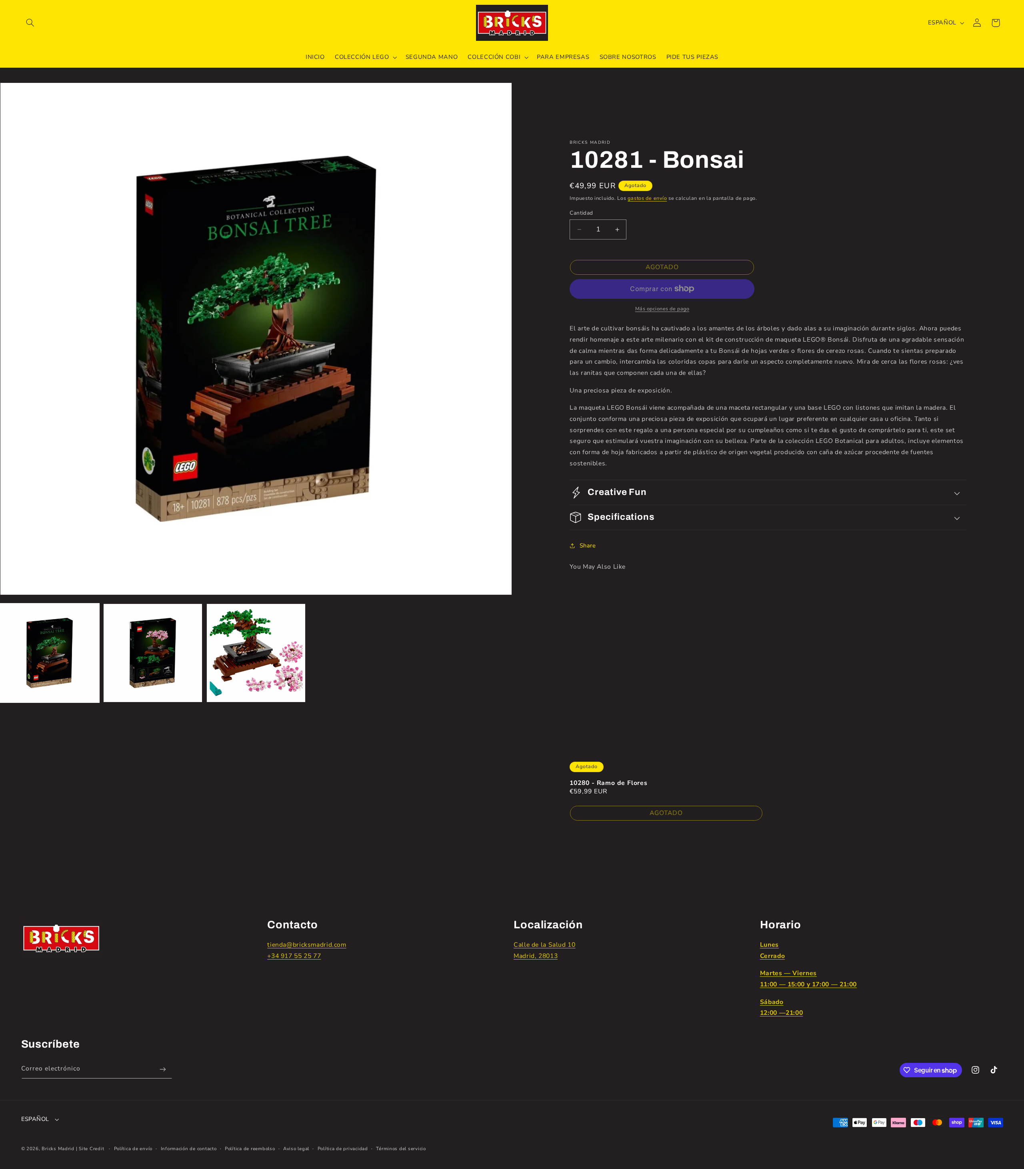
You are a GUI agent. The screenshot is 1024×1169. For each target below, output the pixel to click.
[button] (30, 23)
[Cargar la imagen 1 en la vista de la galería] (49, 653)
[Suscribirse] (162, 1069)
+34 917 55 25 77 (294, 956)
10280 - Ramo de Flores (609, 783)
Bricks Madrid (58, 1148)
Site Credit (91, 1148)
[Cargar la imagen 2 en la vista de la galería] (152, 653)
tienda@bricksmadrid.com (306, 944)
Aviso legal (296, 1148)
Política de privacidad (343, 1148)
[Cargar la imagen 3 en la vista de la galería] (256, 653)
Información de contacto (189, 1148)
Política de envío (133, 1148)
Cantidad (581, 213)
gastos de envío (647, 198)
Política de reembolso (250, 1148)
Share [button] (588, 545)
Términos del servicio (401, 1148)
